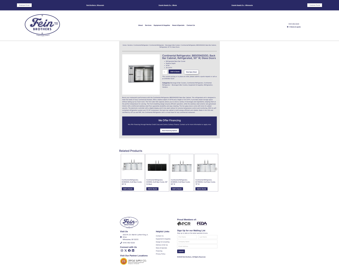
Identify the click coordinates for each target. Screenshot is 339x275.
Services (148, 25)
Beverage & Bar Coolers (178, 83)
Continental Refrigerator (141, 45)
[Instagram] (122, 250)
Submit (181, 251)
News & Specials (178, 25)
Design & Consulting (162, 242)
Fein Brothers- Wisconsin (95, 5)
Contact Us (191, 25)
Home (124, 45)
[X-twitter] (125, 250)
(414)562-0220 (169, 78)
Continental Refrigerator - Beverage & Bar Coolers (164, 45)
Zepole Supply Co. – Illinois (168, 5)
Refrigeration (208, 85)
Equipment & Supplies (162, 25)
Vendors (130, 45)
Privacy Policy (160, 254)
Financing (159, 251)
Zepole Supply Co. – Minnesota (242, 5)
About (140, 25)
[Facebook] (129, 250)
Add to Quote (175, 71)
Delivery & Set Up (162, 245)
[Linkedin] (133, 250)
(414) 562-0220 (293, 24)
